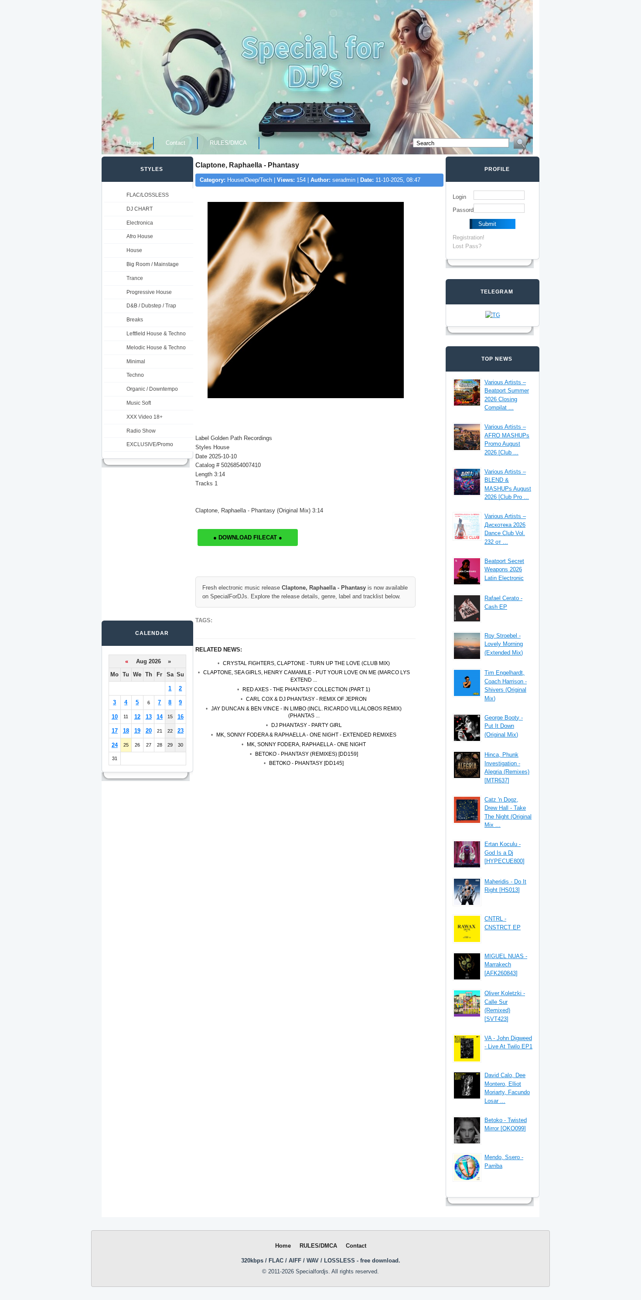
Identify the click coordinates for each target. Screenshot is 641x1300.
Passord (463, 210)
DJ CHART (139, 209)
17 (115, 730)
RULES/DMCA (228, 143)
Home (133, 143)
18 (126, 730)
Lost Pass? (467, 246)
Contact (175, 143)
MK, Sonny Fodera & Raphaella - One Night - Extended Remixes (306, 735)
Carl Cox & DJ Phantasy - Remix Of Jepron (306, 699)
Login (459, 197)
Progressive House (149, 292)
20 (149, 730)
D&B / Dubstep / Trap (151, 306)
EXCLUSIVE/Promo (149, 444)
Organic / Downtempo (152, 389)
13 (149, 716)
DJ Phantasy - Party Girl (306, 725)
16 (180, 716)
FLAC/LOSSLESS (147, 195)
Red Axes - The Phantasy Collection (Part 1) (306, 689)
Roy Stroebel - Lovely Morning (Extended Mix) (503, 644)
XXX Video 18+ (144, 417)
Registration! (468, 237)
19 (137, 730)
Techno (135, 375)
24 (115, 745)
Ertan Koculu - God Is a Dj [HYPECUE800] (504, 852)
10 (115, 716)
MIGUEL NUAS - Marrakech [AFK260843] (505, 964)
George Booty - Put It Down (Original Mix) (503, 726)
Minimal (135, 361)
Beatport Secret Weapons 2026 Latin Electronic (504, 569)
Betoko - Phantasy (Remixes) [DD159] (306, 754)
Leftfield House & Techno (156, 334)
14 (160, 716)
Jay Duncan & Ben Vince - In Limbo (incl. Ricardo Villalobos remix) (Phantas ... (306, 712)
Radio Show (141, 431)
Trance (134, 278)
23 (180, 730)
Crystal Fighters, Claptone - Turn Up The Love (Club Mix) (306, 663)
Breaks (134, 320)
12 (137, 716)
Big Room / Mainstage (152, 264)
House (134, 250)
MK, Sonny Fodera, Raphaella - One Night (306, 744)
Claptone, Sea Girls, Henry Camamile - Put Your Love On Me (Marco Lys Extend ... (306, 676)
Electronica (139, 223)
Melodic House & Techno (156, 348)
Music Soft (138, 403)
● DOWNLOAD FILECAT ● (247, 537)
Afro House (139, 236)
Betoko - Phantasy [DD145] (306, 763)
